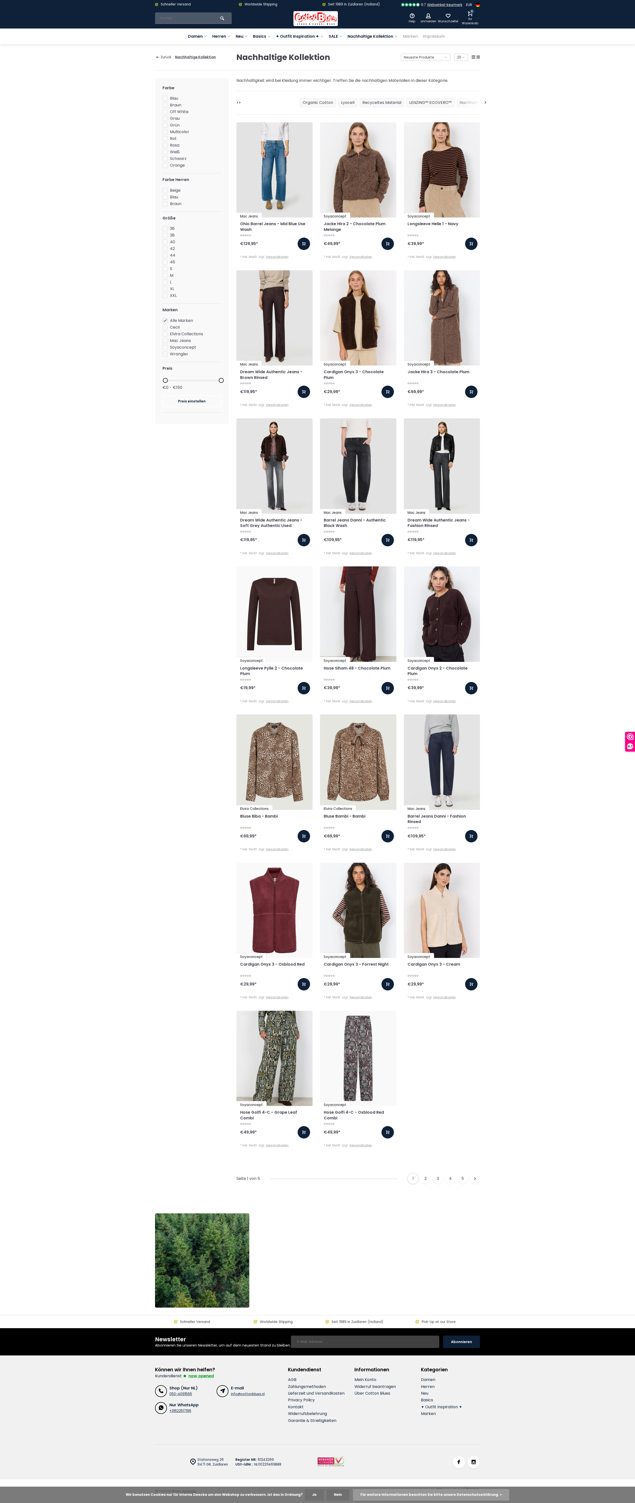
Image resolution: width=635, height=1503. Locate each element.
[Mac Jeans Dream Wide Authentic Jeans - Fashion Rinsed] (442, 466)
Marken (410, 36)
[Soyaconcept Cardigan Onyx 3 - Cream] (442, 910)
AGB (292, 1379)
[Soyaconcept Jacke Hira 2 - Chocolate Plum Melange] (358, 169)
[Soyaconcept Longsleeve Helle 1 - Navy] (442, 169)
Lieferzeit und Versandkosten (316, 1393)
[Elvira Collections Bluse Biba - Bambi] (274, 762)
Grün (175, 125)
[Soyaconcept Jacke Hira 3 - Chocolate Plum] (442, 318)
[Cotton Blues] (315, 18)
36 (172, 228)
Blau (174, 98)
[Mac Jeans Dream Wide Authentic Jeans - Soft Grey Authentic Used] (274, 466)
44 (172, 255)
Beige (175, 190)
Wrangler (179, 354)
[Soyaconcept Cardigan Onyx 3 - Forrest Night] (358, 910)
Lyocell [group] (347, 102)
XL (172, 289)
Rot (173, 138)
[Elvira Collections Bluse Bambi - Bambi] (358, 762)
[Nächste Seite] (475, 1179)
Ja (314, 1494)
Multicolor (179, 132)
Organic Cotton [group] (318, 102)
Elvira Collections (186, 334)
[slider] (165, 380)
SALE (333, 36)
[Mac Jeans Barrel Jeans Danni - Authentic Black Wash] (358, 466)
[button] (485, 102)
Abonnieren (461, 1341)
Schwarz (178, 158)
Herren (219, 36)
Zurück (165, 57)
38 (172, 235)
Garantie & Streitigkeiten (312, 1420)
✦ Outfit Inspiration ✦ (297, 36)
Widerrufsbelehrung (307, 1413)
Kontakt (296, 1407)
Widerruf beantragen (375, 1386)
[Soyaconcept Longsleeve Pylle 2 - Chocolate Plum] (274, 614)
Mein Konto (365, 1379)
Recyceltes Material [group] (381, 102)
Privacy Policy (301, 1400)
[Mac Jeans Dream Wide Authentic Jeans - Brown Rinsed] (274, 318)
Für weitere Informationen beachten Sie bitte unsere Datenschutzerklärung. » (431, 1494)
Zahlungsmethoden (307, 1386)
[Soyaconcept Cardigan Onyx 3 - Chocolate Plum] (358, 318)
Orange (177, 165)
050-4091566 (180, 1394)
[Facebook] (459, 1462)
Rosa (174, 145)
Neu (239, 36)
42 (172, 248)
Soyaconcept (183, 347)
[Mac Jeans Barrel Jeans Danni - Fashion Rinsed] (442, 762)
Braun (175, 105)
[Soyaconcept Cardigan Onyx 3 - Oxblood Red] (274, 910)
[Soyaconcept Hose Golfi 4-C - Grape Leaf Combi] (274, 1058)
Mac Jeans (180, 340)
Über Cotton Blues (372, 1393)
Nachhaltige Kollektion (370, 36)
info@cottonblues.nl (248, 1394)
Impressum (434, 36)
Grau (175, 118)
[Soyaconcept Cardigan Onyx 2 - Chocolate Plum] (442, 614)
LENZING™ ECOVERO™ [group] (430, 102)
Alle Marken (181, 320)
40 (172, 242)
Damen (195, 36)
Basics (259, 36)
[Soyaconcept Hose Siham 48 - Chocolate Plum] (358, 614)
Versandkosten (277, 257)
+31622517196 (180, 1411)
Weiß (175, 152)
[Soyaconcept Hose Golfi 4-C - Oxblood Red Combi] (358, 1058)
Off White (179, 112)
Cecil (175, 327)
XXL (173, 295)
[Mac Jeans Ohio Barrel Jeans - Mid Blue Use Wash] (274, 169)
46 (172, 262)
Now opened (201, 1376)
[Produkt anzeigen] (304, 244)
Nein (338, 1494)
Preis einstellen (192, 401)
